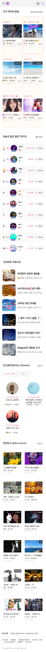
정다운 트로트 (23, 224)
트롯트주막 (27, 59)
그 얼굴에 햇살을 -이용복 (12, 467)
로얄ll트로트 (23, 146)
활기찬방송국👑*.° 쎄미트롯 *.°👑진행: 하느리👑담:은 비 (33, 40)
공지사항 (5, 633)
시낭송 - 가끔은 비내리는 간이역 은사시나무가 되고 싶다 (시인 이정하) (12, 584)
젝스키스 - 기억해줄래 (33, 555)
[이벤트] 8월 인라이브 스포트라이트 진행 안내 (25, 633)
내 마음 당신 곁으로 (11, 614)
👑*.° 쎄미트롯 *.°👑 (31, 22)
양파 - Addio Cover (11, 496)
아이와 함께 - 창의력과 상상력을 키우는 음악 (33, 401)
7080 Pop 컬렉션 (12, 400)
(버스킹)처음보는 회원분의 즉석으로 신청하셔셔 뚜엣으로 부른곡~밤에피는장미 (12, 526)
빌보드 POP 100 (12, 428)
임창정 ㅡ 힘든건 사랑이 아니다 (33, 614)
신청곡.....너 (29, 584)
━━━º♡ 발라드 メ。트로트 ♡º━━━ (13, 114)
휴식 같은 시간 (10, 77)
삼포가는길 (27, 96)
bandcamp (7, 59)
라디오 (19, 44)
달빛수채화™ (22, 213)
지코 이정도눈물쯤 (32, 467)
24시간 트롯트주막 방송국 (33, 77)
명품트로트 (23, 169)
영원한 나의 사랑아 (10, 555)
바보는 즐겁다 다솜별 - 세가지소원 (33, 526)
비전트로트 (23, 157)
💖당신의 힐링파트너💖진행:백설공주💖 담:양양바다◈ (33, 114)
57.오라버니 (29, 496)
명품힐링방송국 (24, 172)
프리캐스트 (7, 22)
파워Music (22, 202)
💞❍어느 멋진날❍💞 (10, 96)
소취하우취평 (10, 40)
